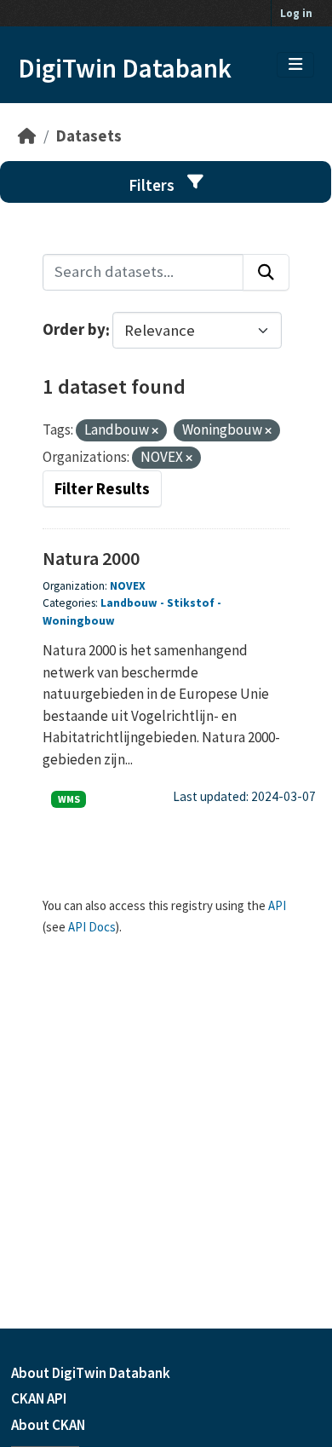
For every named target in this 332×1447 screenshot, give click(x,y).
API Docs (92, 927)
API (277, 905)
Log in (296, 13)
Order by (74, 330)
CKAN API (38, 1398)
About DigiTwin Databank (90, 1372)
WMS (69, 799)
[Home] (27, 136)
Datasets (89, 136)
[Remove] (155, 431)
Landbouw (128, 603)
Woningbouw (79, 621)
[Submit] (266, 272)
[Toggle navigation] (295, 65)
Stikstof (191, 603)
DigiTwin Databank (125, 68)
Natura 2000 (91, 558)
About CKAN (48, 1424)
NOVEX (128, 586)
